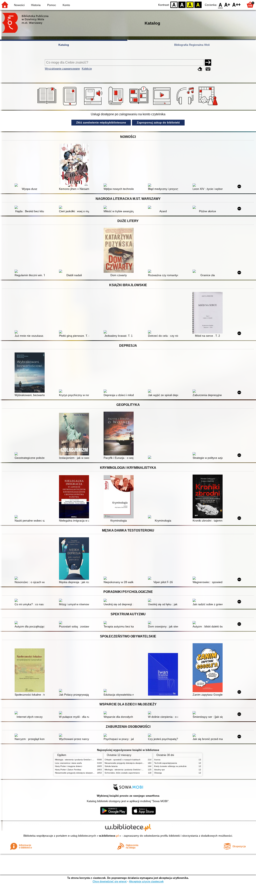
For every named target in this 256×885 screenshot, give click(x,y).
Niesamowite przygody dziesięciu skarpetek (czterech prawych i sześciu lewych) (91, 773)
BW (182, 4)
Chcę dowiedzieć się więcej (110, 881)
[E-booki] (70, 105)
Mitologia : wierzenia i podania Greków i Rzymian (77, 760)
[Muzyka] (185, 105)
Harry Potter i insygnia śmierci (68, 766)
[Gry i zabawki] (208, 105)
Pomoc (51, 5)
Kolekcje (87, 68)
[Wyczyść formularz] (200, 69)
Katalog (63, 44)
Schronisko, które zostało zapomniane (122, 773)
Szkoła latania (111, 766)
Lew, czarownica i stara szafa (68, 763)
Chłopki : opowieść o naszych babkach (122, 760)
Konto (66, 5)
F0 (220, 4)
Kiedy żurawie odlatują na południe (170, 766)
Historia (36, 5)
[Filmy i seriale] (162, 105)
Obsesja (158, 773)
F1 (227, 4)
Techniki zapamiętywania (165, 763)
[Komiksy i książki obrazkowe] (139, 105)
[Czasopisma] (116, 105)
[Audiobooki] (93, 105)
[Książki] (47, 105)
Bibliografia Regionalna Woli (192, 44)
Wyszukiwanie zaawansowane (62, 68)
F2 (236, 4)
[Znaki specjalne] (208, 69)
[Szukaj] (208, 62)
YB (190, 4)
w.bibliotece (109, 835)
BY (198, 4)
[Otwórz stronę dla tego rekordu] (31, 185)
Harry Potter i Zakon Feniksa (68, 770)
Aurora (157, 760)
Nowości (19, 5)
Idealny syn (159, 770)
